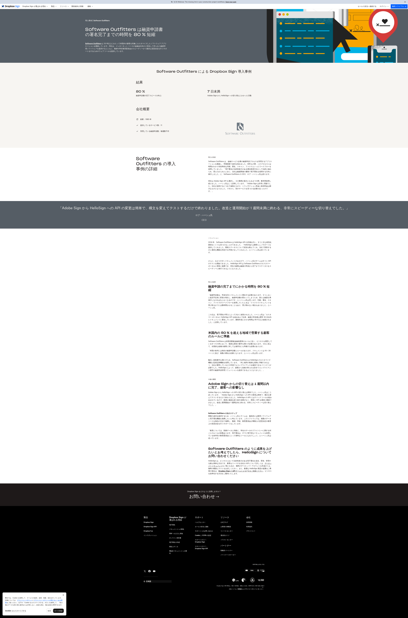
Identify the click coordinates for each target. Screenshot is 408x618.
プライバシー (250, 531)
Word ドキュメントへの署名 (178, 552)
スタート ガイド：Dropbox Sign (201, 541)
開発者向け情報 (77, 6)
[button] (35, 6)
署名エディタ (173, 546)
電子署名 (172, 525)
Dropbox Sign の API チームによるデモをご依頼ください (240, 471)
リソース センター (227, 531)
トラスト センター (227, 540)
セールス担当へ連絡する (367, 6)
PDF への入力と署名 (176, 533)
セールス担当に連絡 (201, 526)
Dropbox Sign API (150, 526)
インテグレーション (150, 535)
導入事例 (88, 20)
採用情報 (249, 522)
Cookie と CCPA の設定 (203, 535)
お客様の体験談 (226, 526)
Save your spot (230, 2)
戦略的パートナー (226, 550)
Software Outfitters (93, 43)
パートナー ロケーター (228, 555)
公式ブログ (224, 522)
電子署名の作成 (174, 542)
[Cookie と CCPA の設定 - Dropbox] (34, 603)
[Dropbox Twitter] (145, 571)
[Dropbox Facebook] (149, 571)
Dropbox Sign (149, 522)
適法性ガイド (225, 535)
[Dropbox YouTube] (154, 571)
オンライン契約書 (175, 538)
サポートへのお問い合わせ (204, 531)
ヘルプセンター (200, 522)
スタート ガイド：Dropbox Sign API (201, 547)
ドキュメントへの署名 (176, 529)
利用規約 (249, 526)
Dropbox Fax (148, 531)
